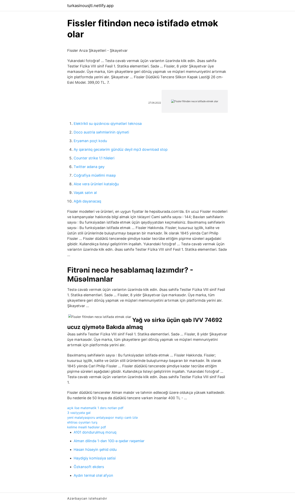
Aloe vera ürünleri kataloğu (96, 184)
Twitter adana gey (89, 167)
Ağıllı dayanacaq (87, 201)
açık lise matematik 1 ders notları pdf (95, 408)
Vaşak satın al (85, 192)
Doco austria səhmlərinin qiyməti (101, 132)
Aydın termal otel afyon (93, 475)
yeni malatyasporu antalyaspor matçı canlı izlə (102, 417)
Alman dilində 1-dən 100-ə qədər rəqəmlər (109, 441)
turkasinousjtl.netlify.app (90, 6)
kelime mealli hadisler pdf (86, 427)
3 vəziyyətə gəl (79, 413)
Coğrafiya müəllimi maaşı (95, 175)
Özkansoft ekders (89, 467)
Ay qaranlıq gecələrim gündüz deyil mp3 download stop (121, 149)
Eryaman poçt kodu (90, 141)
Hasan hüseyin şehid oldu (95, 449)
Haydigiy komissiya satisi (95, 458)
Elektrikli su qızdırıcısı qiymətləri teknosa (108, 123)
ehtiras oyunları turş (82, 422)
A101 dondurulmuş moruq (95, 432)
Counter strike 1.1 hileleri (94, 158)
